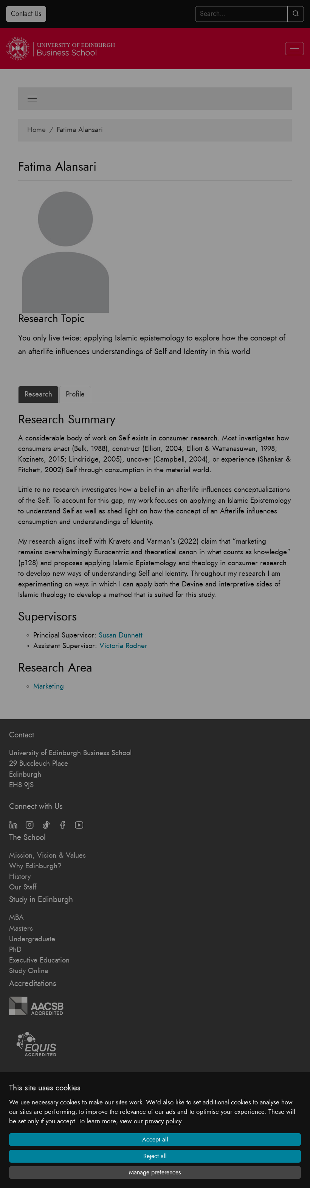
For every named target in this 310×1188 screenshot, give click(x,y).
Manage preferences (155, 1172)
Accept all (155, 1140)
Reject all (155, 1156)
